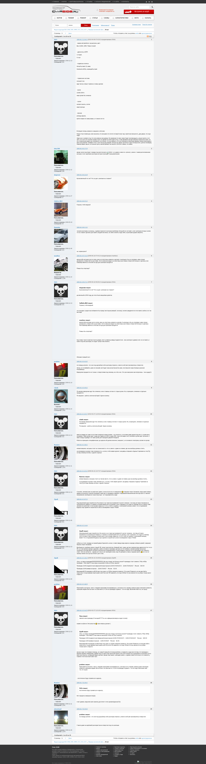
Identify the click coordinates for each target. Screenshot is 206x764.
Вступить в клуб (142, 11)
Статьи (98, 753)
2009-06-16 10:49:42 (82, 388)
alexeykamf (57, 709)
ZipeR (56, 499)
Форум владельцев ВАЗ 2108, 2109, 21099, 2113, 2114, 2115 (70, 29)
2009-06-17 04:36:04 (82, 709)
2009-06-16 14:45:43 (82, 471)
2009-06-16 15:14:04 (82, 525)
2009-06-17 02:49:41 (82, 682)
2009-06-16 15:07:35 (82, 499)
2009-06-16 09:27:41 (82, 282)
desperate (57, 175)
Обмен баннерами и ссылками (138, 748)
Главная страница (101, 747)
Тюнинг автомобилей (102, 750)
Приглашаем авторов (136, 747)
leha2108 (57, 148)
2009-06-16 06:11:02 (82, 227)
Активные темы (136, 24)
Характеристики (118, 750)
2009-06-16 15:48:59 (82, 584)
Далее (70, 33)
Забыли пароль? (105, 25)
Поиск (113, 25)
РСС (150, 36)
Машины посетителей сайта (95, 29)
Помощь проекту (134, 750)
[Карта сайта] (152, 2)
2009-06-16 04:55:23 (82, 201)
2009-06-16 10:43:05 (82, 361)
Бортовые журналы (76, 1)
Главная (56, 1)
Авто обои (99, 756)
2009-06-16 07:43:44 (82, 256)
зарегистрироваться (146, 33)
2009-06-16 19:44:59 (82, 610)
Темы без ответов (147, 24)
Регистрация (95, 25)
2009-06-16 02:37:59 (82, 148)
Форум (64, 1)
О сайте (116, 1)
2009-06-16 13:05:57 (82, 414)
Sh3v (55, 39)
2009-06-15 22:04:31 (82, 39)
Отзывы (89, 1)
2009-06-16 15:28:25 (82, 558)
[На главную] (146, 2)
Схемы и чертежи (119, 748)
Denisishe (57, 227)
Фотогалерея (117, 751)
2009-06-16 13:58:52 (82, 445)
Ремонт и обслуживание (102, 751)
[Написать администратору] (149, 2)
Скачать (116, 753)
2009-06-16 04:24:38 (82, 175)
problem (57, 361)
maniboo (57, 256)
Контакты (125, 1)
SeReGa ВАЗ (58, 201)
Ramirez (57, 445)
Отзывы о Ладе (118, 754)
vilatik (56, 388)
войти (137, 33)
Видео (116, 756)
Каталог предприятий (103, 1)
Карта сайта (133, 751)
